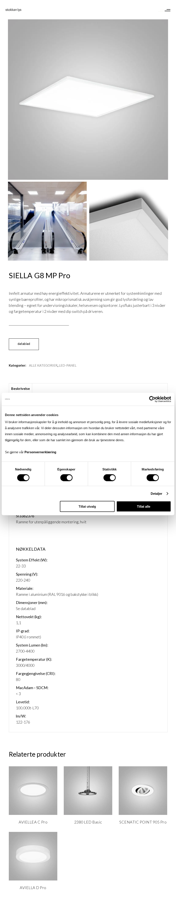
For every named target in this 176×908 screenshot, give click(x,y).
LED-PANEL (67, 365)
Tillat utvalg (87, 506)
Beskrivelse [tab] (20, 388)
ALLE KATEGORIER (43, 365)
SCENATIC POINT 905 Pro (143, 822)
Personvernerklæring (40, 452)
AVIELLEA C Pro (33, 822)
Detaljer (156, 493)
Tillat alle (143, 506)
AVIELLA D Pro (33, 887)
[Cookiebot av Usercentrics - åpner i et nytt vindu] (152, 399)
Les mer (27, 823)
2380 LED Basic (88, 822)
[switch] (66, 477)
